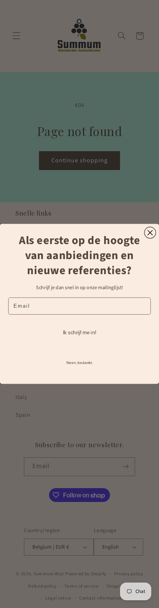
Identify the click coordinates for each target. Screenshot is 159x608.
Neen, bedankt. (79, 362)
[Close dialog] (150, 233)
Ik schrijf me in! (79, 332)
